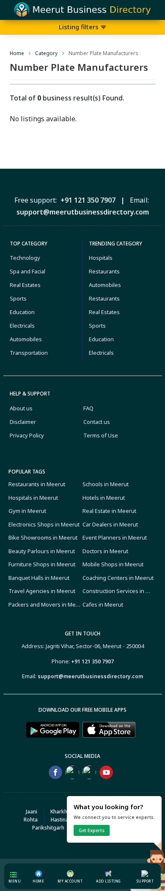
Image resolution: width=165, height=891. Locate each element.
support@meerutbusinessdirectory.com (90, 676)
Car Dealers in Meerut (110, 524)
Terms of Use (100, 435)
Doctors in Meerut (105, 551)
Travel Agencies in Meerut (41, 591)
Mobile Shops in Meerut (112, 564)
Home (17, 53)
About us (21, 408)
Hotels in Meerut (103, 497)
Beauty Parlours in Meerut (41, 551)
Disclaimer (23, 422)
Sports (18, 298)
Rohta (31, 819)
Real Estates (25, 285)
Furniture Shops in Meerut (41, 564)
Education (22, 312)
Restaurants (104, 271)
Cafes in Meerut (102, 604)
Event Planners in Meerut (114, 537)
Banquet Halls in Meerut (38, 578)
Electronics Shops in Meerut (44, 524)
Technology (25, 258)
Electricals (22, 325)
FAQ (88, 408)
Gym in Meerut (27, 511)
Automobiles (26, 339)
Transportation (29, 352)
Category (46, 53)
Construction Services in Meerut (118, 591)
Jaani (31, 811)
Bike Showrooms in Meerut (42, 537)
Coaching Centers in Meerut (118, 578)
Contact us (96, 422)
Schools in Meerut (105, 484)
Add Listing (108, 881)
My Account (70, 881)
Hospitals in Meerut (33, 497)
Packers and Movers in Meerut (44, 604)
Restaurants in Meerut (36, 484)
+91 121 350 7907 (92, 661)
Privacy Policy (27, 435)
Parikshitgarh (48, 827)
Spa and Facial (27, 271)
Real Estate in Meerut (109, 511)
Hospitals (101, 258)
